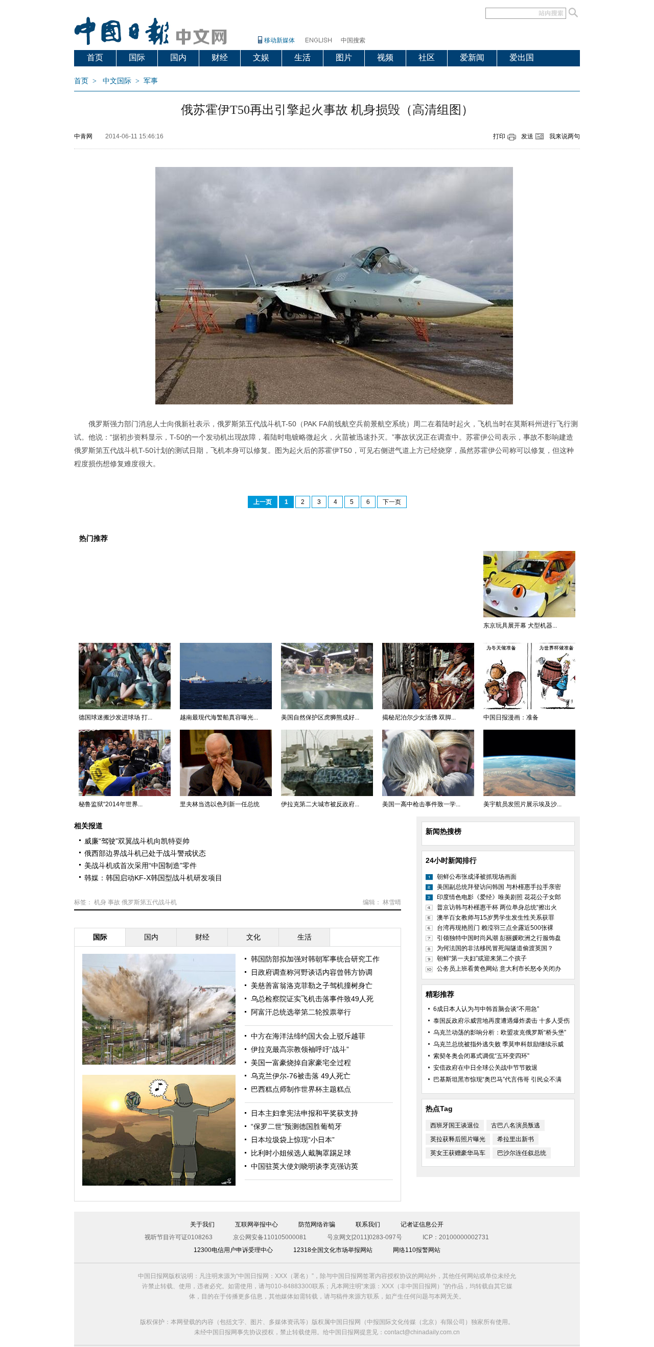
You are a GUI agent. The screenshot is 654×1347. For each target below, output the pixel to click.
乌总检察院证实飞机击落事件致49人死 (312, 999)
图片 (344, 57)
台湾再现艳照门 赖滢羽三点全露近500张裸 (495, 927)
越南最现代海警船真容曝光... (219, 717)
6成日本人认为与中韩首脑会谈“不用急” (486, 1009)
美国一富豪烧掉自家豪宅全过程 (301, 1063)
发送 (527, 136)
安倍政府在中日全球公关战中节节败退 (485, 1067)
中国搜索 (353, 40)
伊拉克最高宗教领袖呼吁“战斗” (300, 1049)
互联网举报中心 (256, 1224)
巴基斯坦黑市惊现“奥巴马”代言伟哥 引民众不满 (497, 1079)
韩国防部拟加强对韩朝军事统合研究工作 (315, 959)
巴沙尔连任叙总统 (521, 1153)
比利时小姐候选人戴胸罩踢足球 (301, 1153)
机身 (100, 902)
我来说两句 (564, 136)
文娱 (261, 57)
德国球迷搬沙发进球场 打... (115, 717)
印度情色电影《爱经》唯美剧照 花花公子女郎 (499, 897)
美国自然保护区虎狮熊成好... (320, 717)
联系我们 (368, 1224)
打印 (499, 136)
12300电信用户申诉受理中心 (233, 1250)
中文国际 (117, 81)
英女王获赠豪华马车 (457, 1153)
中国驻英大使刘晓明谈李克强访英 (304, 1166)
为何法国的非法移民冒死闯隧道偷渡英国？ (495, 948)
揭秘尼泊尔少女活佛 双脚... (419, 717)
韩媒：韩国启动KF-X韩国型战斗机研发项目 (153, 878)
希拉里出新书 (515, 1139)
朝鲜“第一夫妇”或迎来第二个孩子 (482, 958)
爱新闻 (472, 57)
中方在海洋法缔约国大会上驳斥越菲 (308, 1036)
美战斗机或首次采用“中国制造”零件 (140, 865)
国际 (137, 57)
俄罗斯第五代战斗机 (149, 902)
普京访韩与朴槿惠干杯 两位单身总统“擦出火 (497, 907)
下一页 (392, 502)
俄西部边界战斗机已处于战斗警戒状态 (145, 853)
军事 (151, 81)
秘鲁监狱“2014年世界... (111, 804)
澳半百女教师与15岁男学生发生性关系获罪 (495, 917)
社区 (426, 57)
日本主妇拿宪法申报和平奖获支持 (304, 1113)
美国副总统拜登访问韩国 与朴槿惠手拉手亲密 (499, 887)
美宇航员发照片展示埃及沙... (522, 804)
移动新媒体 (279, 40)
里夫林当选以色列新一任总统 (220, 804)
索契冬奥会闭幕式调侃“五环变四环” (481, 1056)
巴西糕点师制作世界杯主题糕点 (301, 1089)
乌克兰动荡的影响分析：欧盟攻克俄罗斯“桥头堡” (499, 1032)
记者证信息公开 (422, 1224)
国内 (178, 57)
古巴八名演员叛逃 (515, 1125)
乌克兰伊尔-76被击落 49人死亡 (301, 1076)
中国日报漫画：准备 (511, 717)
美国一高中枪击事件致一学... (421, 804)
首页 (95, 57)
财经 (220, 57)
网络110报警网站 (416, 1250)
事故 (114, 902)
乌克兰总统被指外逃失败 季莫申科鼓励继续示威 (498, 1044)
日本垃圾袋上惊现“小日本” (293, 1140)
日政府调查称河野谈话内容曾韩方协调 (311, 972)
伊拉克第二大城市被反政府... (320, 804)
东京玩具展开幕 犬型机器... (520, 625)
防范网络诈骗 (316, 1224)
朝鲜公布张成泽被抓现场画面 (477, 876)
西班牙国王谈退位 (454, 1125)
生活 (302, 57)
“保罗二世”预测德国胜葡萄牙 (296, 1126)
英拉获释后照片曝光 (457, 1139)
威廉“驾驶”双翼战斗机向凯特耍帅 (137, 841)
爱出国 (521, 57)
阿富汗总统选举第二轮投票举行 (301, 1012)
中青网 (83, 136)
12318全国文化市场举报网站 (332, 1250)
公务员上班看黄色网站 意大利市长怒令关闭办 (499, 968)
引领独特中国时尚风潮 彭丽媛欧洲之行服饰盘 (499, 938)
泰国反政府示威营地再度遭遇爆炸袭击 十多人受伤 (501, 1020)
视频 (385, 57)
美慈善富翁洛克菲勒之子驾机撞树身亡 (311, 985)
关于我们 (202, 1224)
